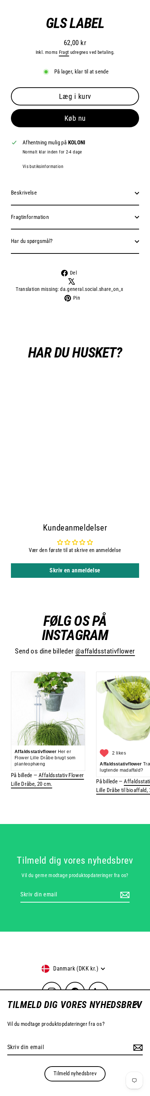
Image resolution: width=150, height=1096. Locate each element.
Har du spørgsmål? (32, 241)
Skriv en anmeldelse (75, 570)
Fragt (64, 52)
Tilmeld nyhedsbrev (75, 1073)
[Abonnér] (137, 1048)
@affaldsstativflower (105, 651)
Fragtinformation (30, 217)
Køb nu (75, 118)
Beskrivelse (24, 192)
